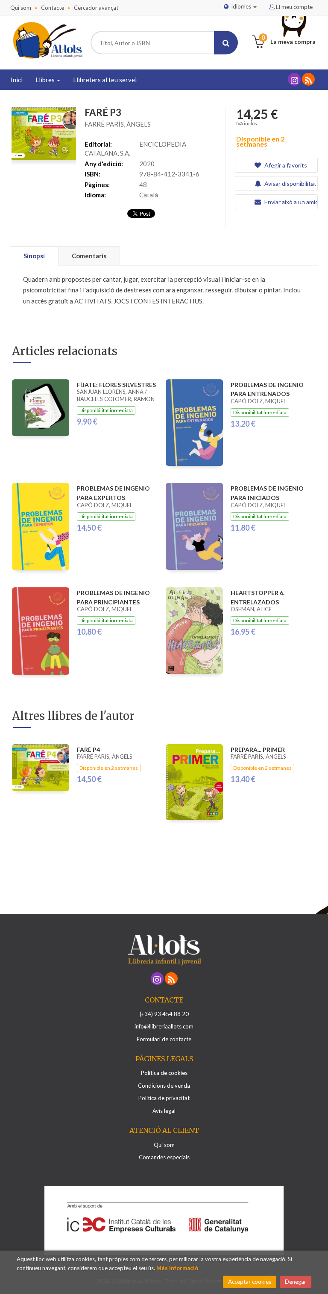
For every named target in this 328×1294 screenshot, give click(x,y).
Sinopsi (34, 256)
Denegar (295, 1281)
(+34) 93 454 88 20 (164, 1014)
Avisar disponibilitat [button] (289, 183)
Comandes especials (164, 1157)
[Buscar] (226, 43)
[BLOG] (308, 79)
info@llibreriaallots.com (164, 1026)
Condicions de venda (164, 1085)
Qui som (20, 7)
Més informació (177, 1268)
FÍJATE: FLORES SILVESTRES (116, 384)
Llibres (45, 80)
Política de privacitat (164, 1098)
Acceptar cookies (249, 1281)
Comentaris (89, 256)
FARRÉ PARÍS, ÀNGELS (118, 124)
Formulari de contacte (164, 1039)
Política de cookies (164, 1072)
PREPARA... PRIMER (258, 749)
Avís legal (164, 1110)
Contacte (52, 7)
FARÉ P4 (88, 749)
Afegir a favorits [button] (285, 165)
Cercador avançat (96, 7)
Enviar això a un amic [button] (290, 201)
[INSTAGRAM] (294, 79)
